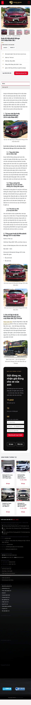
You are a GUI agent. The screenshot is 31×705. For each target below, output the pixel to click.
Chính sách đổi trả (6, 577)
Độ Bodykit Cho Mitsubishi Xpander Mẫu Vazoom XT (22, 505)
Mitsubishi (8, 35)
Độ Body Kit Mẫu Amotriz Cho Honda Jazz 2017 (22, 476)
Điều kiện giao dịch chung (7, 580)
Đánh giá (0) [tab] (5, 87)
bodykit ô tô (6, 324)
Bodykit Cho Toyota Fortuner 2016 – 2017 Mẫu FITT (6, 505)
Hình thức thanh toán (6, 568)
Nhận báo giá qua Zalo (21, 73)
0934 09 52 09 (20, 557)
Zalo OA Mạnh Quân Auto (11, 555)
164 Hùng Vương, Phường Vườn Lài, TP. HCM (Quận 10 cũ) (16, 526)
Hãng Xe (3, 35)
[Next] (27, 17)
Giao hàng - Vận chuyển (7, 571)
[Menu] (2, 2)
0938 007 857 (12, 562)
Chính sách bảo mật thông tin (8, 573)
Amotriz (5, 47)
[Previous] (3, 17)
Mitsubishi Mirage (16, 35)
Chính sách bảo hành (6, 575)
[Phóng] (3, 26)
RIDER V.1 (12, 47)
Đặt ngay (8, 483)
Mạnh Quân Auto (7, 321)
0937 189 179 (12, 564)
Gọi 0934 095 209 (7, 73)
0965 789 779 (10, 557)
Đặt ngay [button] (23, 483)
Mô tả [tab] (3, 83)
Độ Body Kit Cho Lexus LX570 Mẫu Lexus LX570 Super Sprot (7, 476)
